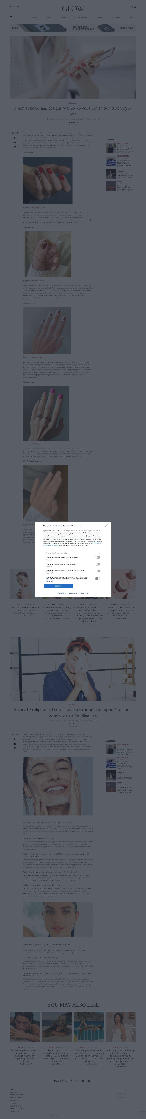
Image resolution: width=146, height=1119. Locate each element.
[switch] (97, 557)
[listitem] (73, 553)
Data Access (73, 593)
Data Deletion (62, 593)
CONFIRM (58, 586)
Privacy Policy (84, 593)
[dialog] (73, 559)
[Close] (107, 526)
